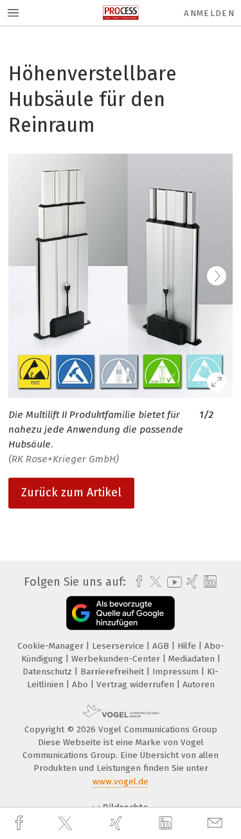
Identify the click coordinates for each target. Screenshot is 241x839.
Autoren (199, 684)
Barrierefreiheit (113, 671)
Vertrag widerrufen (136, 684)
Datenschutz (48, 671)
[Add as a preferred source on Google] (120, 613)
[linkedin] (167, 823)
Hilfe (188, 645)
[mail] (217, 823)
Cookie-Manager (51, 645)
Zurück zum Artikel (71, 492)
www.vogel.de (120, 781)
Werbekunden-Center (117, 658)
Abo (81, 684)
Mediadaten (192, 658)
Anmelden (209, 13)
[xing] (118, 823)
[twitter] (67, 824)
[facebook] (20, 823)
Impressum (176, 671)
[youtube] (172, 582)
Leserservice (119, 645)
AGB (162, 645)
